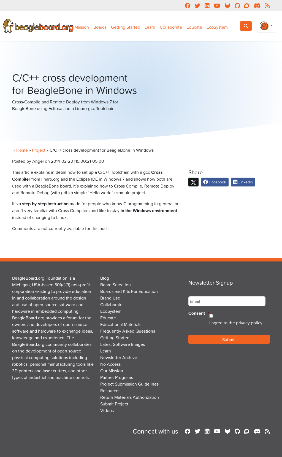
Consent (198, 313)
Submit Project (114, 404)
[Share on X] (193, 182)
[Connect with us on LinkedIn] (207, 431)
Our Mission (111, 371)
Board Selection (115, 285)
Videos (107, 410)
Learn (150, 27)
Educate (194, 27)
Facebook (217, 182)
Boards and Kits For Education (129, 291)
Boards (100, 27)
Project (38, 150)
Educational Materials (120, 324)
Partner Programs (116, 377)
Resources (110, 390)
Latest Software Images (122, 344)
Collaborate (171, 27)
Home (22, 150)
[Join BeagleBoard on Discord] (257, 431)
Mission (81, 27)
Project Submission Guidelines (129, 384)
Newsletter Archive (118, 357)
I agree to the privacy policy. (236, 323)
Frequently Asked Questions (127, 331)
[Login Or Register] (266, 26)
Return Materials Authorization (129, 397)
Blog (104, 278)
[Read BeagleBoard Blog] (267, 431)
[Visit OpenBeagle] (227, 431)
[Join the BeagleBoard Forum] (246, 431)
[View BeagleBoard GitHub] (237, 431)
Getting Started (125, 27)
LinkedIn (245, 182)
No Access (110, 364)
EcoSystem (217, 27)
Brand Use (110, 298)
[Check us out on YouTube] (217, 431)
